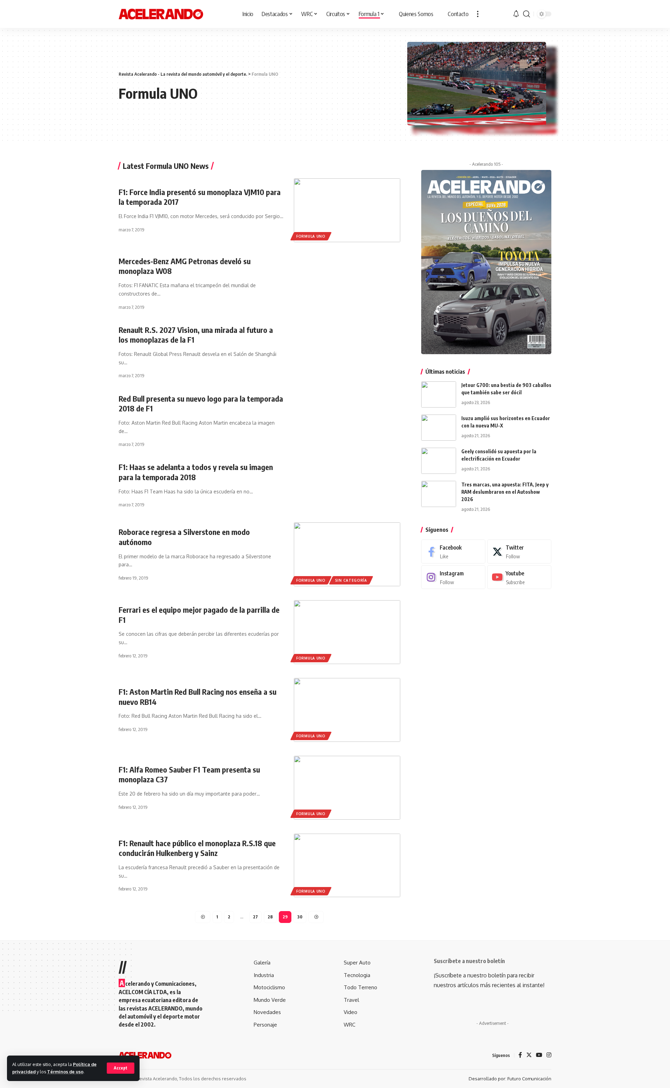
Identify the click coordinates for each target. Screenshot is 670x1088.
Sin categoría (351, 580)
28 (270, 916)
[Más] (478, 14)
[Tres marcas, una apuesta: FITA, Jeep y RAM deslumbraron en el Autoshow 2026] (438, 494)
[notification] (516, 14)
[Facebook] (453, 551)
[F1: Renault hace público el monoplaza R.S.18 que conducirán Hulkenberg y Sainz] (347, 865)
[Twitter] (519, 551)
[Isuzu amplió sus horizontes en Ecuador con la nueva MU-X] (438, 428)
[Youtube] (519, 577)
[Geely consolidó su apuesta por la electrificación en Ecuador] (438, 461)
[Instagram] (453, 577)
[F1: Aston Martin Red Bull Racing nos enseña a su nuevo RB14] (347, 710)
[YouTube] (539, 1055)
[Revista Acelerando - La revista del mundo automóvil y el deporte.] (161, 14)
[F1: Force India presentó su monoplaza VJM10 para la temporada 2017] (347, 210)
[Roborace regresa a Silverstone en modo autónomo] (347, 554)
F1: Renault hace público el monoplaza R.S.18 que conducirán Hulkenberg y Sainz (197, 848)
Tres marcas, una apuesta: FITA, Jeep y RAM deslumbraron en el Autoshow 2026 (505, 492)
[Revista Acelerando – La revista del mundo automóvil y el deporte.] (145, 1055)
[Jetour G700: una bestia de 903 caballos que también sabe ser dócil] (438, 394)
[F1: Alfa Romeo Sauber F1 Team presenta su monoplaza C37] (347, 788)
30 (300, 916)
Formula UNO (311, 236)
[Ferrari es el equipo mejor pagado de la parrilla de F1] (347, 632)
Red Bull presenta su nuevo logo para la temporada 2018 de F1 (201, 403)
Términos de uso (65, 1071)
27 (255, 916)
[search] (526, 14)
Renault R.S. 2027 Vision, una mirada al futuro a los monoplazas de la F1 (196, 335)
